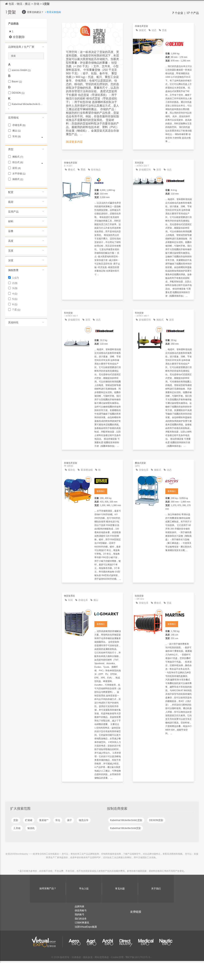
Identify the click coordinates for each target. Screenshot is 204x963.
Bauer (17, 81)
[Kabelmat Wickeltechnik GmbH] (178, 180)
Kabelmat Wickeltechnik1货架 (126, 820)
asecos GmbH (21, 70)
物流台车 (83, 820)
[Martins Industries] (178, 613)
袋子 (69, 820)
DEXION (18, 92)
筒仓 (57, 820)
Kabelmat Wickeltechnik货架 (125, 828)
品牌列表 (79, 906)
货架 (15, 820)
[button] (26, 47)
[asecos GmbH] (178, 480)
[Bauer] (107, 480)
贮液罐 (28, 820)
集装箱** (43, 820)
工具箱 (17, 828)
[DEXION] (178, 44)
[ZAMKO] (107, 180)
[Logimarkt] (107, 613)
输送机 (31, 828)
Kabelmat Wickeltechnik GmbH (28, 104)
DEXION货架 (156, 820)
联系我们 (101, 491)
